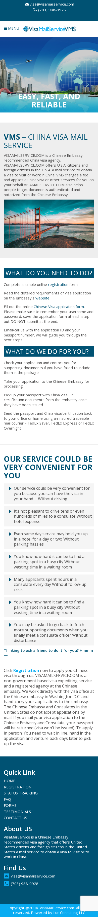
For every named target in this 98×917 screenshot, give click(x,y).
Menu (13, 28)
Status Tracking (21, 792)
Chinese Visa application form (59, 306)
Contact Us (15, 817)
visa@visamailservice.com (52, 4)
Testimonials (17, 811)
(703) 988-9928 (52, 9)
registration (58, 284)
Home (9, 780)
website (42, 297)
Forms (10, 805)
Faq (7, 799)
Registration (26, 670)
